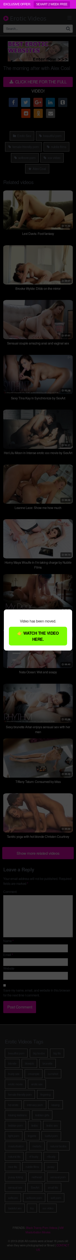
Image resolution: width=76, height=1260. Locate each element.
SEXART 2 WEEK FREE (51, 4)
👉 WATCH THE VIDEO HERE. (38, 636)
